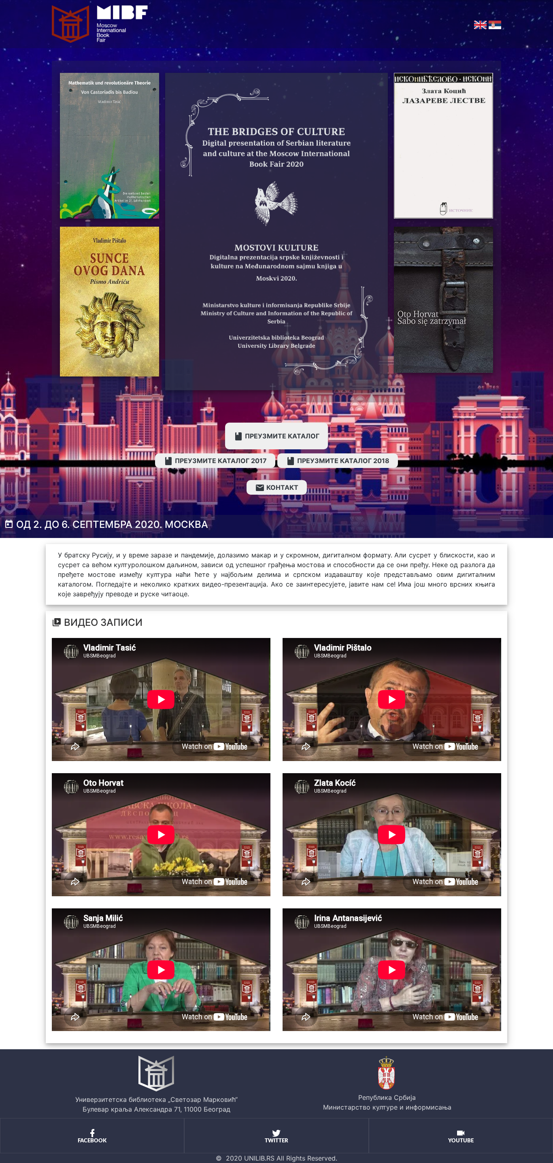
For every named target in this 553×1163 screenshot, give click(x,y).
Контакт (281, 487)
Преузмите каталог (281, 436)
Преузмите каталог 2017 (220, 461)
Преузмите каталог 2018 (342, 461)
